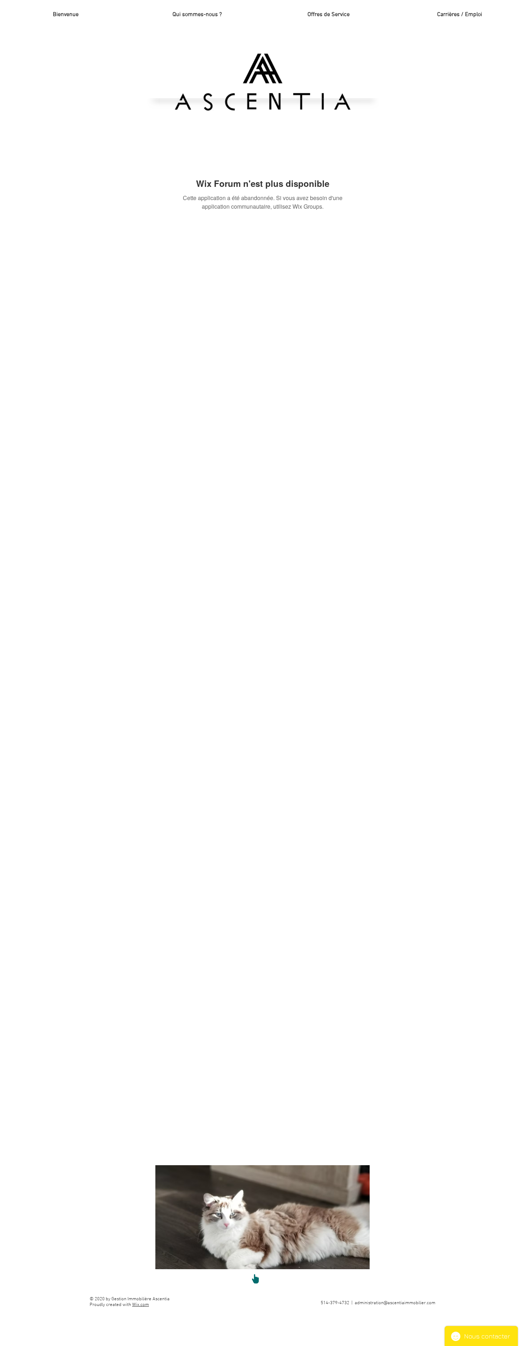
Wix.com (140, 1305)
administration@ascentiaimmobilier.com (395, 1303)
